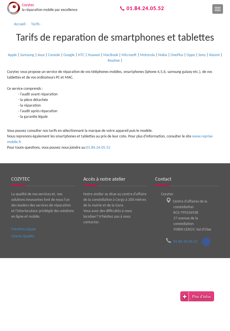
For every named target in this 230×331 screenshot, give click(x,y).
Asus (41, 55)
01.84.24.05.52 (144, 9)
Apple (12, 55)
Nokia (162, 55)
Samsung (27, 55)
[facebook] (206, 242)
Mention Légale (23, 229)
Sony (202, 55)
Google (69, 55)
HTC (81, 55)
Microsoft (129, 55)
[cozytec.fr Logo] (13, 8)
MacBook (110, 55)
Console (54, 55)
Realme (114, 61)
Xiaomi (214, 55)
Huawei (94, 55)
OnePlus (177, 55)
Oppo (191, 55)
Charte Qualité (22, 236)
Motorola (147, 55)
